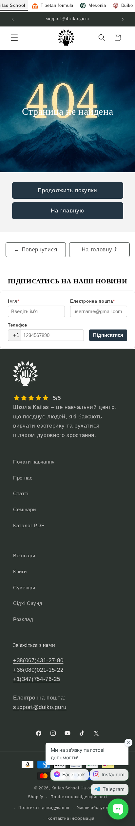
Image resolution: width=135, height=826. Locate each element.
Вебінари (24, 555)
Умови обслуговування (100, 807)
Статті (21, 493)
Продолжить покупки (67, 190)
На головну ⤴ (99, 249)
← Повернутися (35, 249)
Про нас (23, 477)
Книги (20, 571)
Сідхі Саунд (27, 603)
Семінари (24, 509)
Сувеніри (24, 587)
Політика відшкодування (43, 807)
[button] (14, 37)
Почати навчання (34, 461)
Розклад (23, 619)
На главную (67, 210)
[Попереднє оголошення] (13, 19)
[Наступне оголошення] (122, 19)
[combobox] (14, 335)
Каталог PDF (28, 525)
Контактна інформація (71, 818)
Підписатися (108, 335)
